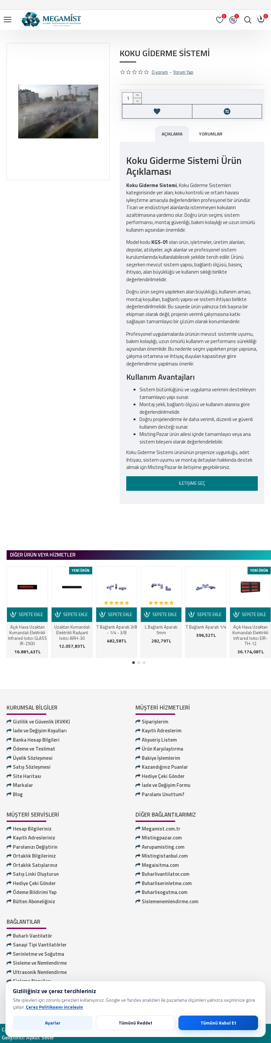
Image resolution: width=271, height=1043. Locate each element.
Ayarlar (52, 1022)
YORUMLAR (210, 133)
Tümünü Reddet (135, 1022)
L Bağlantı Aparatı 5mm (161, 630)
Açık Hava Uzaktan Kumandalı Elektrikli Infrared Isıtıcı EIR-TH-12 (250, 635)
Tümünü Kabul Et (218, 1022)
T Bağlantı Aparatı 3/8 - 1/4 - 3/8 (117, 630)
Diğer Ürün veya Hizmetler (42, 555)
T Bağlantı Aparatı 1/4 (206, 627)
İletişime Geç (192, 483)
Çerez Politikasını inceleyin (54, 1006)
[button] (133, 662)
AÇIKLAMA (172, 133)
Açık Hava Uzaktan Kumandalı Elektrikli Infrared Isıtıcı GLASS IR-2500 (27, 635)
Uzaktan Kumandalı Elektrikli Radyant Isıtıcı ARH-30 (72, 632)
